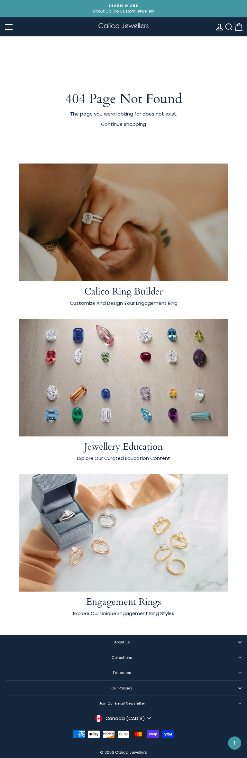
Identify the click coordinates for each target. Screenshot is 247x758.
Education (122, 672)
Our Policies (122, 688)
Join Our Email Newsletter (122, 703)
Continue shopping (123, 124)
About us (122, 642)
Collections (122, 657)
